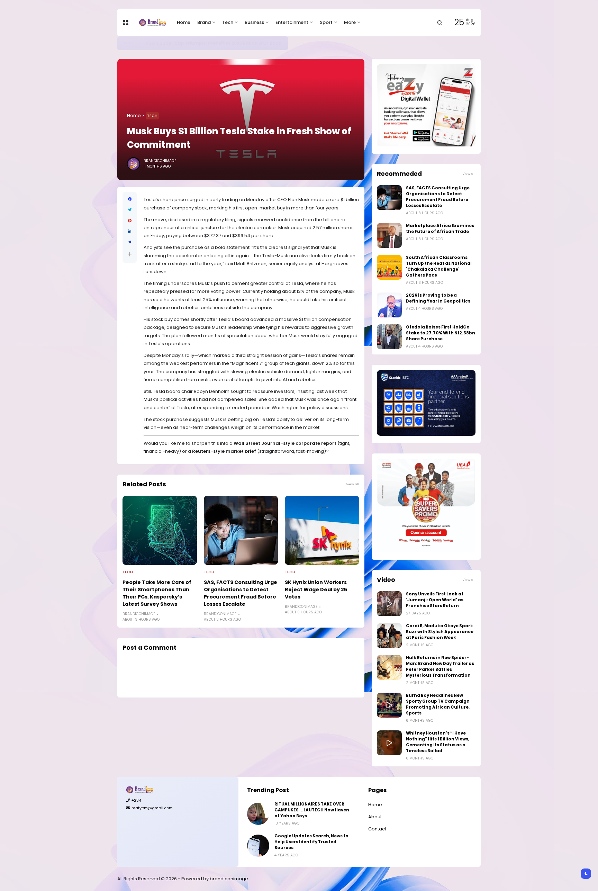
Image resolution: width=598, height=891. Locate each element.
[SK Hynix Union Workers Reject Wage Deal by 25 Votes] (322, 530)
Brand (204, 22)
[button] (130, 254)
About (375, 816)
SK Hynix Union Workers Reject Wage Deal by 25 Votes (316, 589)
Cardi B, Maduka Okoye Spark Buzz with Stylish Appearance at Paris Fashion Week (439, 631)
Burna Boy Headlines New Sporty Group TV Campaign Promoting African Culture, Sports (438, 704)
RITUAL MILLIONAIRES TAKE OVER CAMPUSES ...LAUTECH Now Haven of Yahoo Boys (311, 810)
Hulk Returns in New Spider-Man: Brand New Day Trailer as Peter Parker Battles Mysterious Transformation (440, 666)
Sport (326, 22)
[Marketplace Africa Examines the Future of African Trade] (389, 235)
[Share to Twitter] (130, 210)
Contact (377, 829)
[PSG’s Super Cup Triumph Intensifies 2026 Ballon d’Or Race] (140, 43)
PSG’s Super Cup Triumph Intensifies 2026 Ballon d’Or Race (213, 43)
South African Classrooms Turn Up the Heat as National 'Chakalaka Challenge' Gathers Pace (439, 266)
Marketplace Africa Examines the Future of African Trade (440, 228)
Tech (227, 22)
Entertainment (291, 22)
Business (254, 22)
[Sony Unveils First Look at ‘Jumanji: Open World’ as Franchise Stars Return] (389, 603)
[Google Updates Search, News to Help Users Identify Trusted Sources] (258, 846)
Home (183, 22)
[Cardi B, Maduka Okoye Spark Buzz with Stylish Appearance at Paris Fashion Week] (389, 635)
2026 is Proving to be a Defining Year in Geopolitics (438, 298)
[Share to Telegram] (130, 242)
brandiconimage (229, 878)
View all (352, 484)
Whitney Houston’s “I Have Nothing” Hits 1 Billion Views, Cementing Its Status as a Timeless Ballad (437, 742)
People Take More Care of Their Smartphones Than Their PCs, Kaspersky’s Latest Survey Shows (157, 593)
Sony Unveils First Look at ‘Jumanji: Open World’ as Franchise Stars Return (434, 600)
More (350, 22)
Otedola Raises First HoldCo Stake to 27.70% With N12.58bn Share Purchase (440, 333)
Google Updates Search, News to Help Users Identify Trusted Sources (311, 841)
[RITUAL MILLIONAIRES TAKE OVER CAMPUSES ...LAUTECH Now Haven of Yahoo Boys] (258, 814)
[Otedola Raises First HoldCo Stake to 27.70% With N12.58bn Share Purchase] (389, 336)
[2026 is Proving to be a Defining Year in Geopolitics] (389, 304)
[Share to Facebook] (130, 199)
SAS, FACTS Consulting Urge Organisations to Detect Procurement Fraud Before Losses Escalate (240, 593)
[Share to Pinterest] (130, 221)
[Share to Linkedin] (130, 231)
